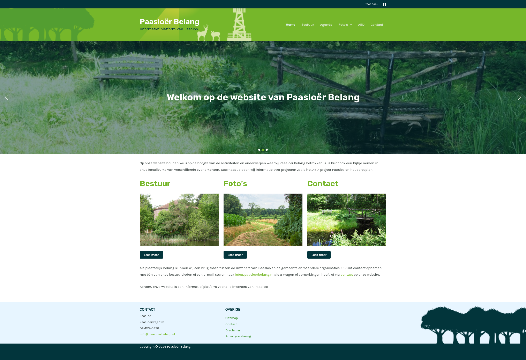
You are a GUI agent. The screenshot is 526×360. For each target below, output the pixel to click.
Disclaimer (233, 330)
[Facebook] (384, 4)
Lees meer (151, 255)
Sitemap (231, 318)
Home (290, 24)
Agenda (326, 24)
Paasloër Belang (169, 21)
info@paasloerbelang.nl (254, 274)
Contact (377, 24)
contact (347, 274)
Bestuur (307, 24)
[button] (350, 24)
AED (361, 24)
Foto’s (343, 24)
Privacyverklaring (238, 336)
